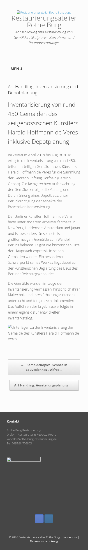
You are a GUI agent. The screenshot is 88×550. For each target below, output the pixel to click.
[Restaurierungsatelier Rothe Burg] (44, 12)
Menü (16, 68)
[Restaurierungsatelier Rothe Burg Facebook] (39, 518)
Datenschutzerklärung (44, 541)
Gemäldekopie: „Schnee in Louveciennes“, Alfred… (44, 367)
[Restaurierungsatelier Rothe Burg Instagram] (48, 518)
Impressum (70, 537)
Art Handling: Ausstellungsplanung (44, 385)
